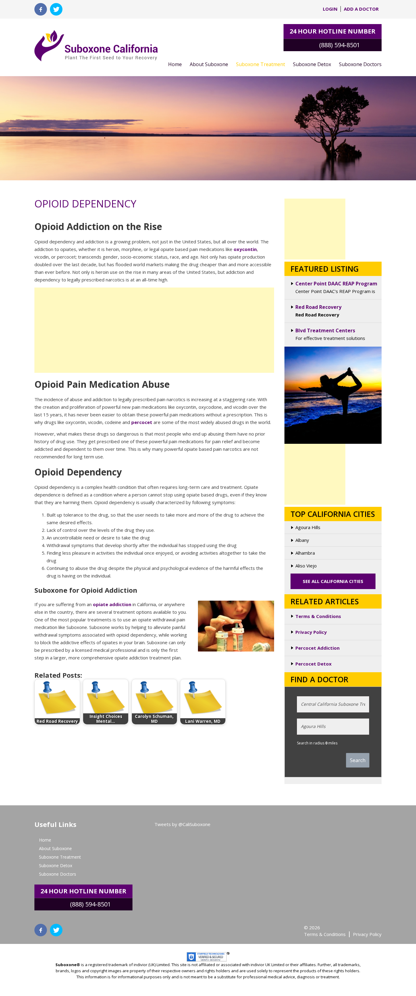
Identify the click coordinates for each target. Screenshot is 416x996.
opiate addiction (112, 604)
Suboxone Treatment (260, 64)
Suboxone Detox (312, 64)
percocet (141, 422)
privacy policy (367, 934)
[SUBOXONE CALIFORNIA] (96, 42)
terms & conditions (325, 934)
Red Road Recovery (318, 307)
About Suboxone (209, 64)
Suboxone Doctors (360, 64)
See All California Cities (333, 581)
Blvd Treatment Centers (325, 330)
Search (357, 760)
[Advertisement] (154, 330)
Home (175, 64)
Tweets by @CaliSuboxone (182, 824)
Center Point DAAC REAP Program (336, 283)
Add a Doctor (361, 9)
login (330, 9)
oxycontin (245, 249)
